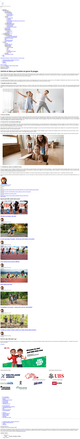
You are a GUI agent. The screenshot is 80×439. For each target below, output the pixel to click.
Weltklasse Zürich (8, 45)
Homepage (4, 9)
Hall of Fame (9, 22)
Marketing (6, 435)
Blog (3, 55)
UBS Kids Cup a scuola (9, 38)
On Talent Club (7, 27)
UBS (8, 48)
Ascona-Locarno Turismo (11, 51)
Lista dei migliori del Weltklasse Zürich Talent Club (16, 20)
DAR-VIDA (9, 52)
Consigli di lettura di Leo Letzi (5, 184)
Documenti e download (9, 40)
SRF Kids (8, 50)
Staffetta (8, 31)
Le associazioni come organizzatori (11, 37)
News (4, 56)
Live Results (9, 19)
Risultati (6, 16)
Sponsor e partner (8, 46)
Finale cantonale (7, 28)
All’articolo (2, 344)
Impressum (4, 62)
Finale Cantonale (10, 25)
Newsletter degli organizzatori (12, 36)
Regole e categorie (10, 14)
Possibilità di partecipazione (9, 23)
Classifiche (9, 18)
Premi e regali (9, 15)
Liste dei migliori (10, 17)
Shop (6, 39)
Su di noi (4, 42)
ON (7, 49)
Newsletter (6, 53)
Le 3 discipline (9, 13)
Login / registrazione (8, 41)
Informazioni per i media (9, 54)
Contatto (4, 61)
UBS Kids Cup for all (8, 32)
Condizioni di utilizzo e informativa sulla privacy (11, 59)
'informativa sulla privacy (21, 431)
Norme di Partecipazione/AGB (8, 60)
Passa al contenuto (3, 64)
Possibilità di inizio (10, 24)
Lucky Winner (9, 21)
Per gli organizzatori (8, 35)
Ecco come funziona (8, 12)
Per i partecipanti (5, 10)
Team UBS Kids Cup (8, 44)
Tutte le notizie (2, 196)
